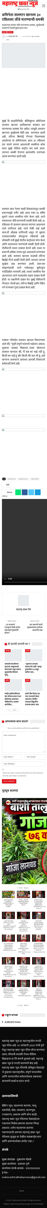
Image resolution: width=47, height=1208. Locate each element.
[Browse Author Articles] (23, 600)
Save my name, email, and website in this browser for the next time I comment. (23, 774)
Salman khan (35, 479)
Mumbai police (23, 479)
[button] (27, 887)
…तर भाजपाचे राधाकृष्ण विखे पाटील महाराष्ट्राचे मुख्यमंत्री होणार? (12, 629)
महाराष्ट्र (8, 650)
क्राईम (4, 32)
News (21, 1190)
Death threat (12, 479)
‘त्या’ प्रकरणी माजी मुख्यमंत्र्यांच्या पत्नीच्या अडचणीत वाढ (34, 627)
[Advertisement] (23, 94)
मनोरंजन (10, 32)
